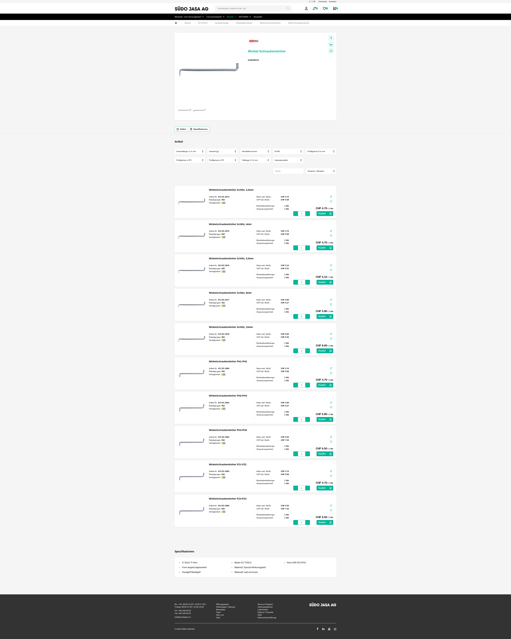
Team (218, 612)
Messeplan (220, 609)
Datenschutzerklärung (267, 617)
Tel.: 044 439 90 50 (183, 611)
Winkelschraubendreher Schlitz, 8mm (230, 293)
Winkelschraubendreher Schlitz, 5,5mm (231, 258)
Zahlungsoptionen (265, 607)
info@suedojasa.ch (183, 617)
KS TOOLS (202, 23)
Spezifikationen (200, 129)
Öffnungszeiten (222, 604)
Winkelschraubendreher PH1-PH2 (228, 361)
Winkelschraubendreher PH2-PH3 (228, 395)
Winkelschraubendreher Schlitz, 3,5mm (231, 190)
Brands (188, 23)
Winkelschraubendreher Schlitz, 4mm (230, 224)
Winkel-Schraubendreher (270, 23)
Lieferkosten (263, 609)
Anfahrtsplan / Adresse (225, 607)
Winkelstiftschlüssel (244, 23)
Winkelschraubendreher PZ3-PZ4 (227, 498)
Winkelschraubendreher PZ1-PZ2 (227, 464)
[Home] (176, 23)
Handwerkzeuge (222, 23)
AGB (259, 615)
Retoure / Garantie (265, 612)
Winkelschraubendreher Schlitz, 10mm (231, 327)
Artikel (183, 129)
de (310, 2)
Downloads (323, 2)
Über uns (220, 615)
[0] (314, 8)
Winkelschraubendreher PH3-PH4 (228, 430)
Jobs (218, 617)
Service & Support (265, 604)
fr (314, 2)
